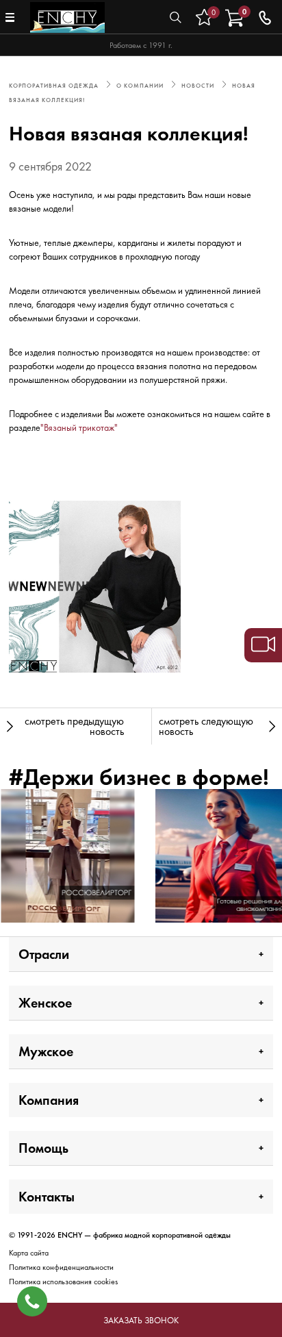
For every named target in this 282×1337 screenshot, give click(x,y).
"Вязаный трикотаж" (79, 427)
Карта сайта (29, 1252)
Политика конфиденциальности (61, 1267)
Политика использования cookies (63, 1281)
